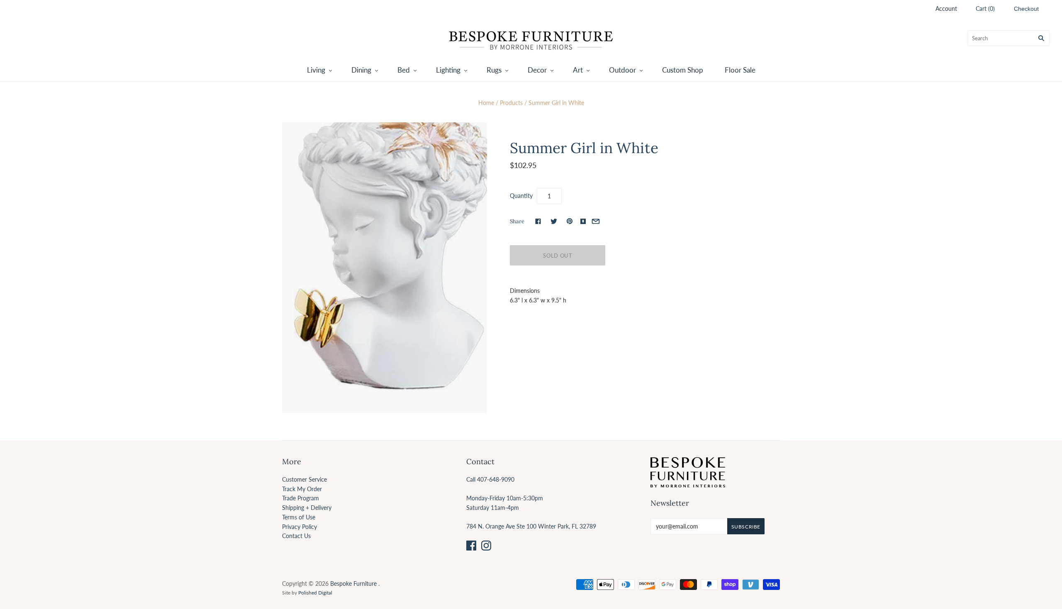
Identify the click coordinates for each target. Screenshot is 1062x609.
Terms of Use (298, 517)
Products (511, 102)
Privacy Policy (299, 526)
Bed (403, 70)
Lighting (448, 70)
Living (316, 70)
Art (578, 70)
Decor (537, 70)
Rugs (494, 70)
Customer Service (304, 479)
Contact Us (296, 535)
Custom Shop (682, 70)
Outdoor (622, 70)
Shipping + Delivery (306, 507)
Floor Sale (740, 70)
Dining (361, 70)
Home (486, 102)
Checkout (1026, 8)
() (985, 8)
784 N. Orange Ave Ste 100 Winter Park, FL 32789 (531, 526)
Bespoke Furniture (353, 583)
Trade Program (300, 498)
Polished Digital (315, 593)
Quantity (521, 195)
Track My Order (302, 488)
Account (946, 8)
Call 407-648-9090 (490, 479)
